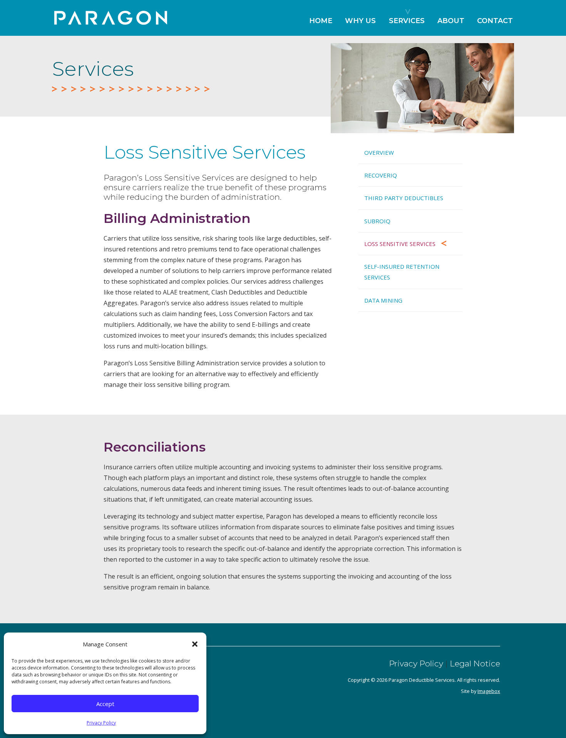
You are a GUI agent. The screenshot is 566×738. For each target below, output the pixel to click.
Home (320, 21)
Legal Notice (475, 663)
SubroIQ (377, 221)
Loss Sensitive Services (399, 244)
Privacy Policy (101, 723)
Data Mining (383, 300)
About (450, 21)
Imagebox (488, 691)
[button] (195, 644)
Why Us (360, 21)
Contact (495, 21)
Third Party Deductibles (403, 198)
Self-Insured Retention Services (401, 272)
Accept (105, 704)
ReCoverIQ (380, 175)
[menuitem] (320, 24)
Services (407, 21)
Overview (379, 152)
